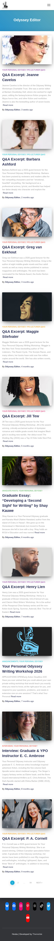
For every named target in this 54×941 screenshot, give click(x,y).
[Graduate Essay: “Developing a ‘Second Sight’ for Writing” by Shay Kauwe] (27, 470)
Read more (8, 105)
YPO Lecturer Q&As (35, 70)
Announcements (10, 661)
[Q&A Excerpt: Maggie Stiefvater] (27, 306)
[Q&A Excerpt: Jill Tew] (27, 391)
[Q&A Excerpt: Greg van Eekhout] (27, 222)
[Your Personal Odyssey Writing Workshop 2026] (27, 641)
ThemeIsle (37, 934)
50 (31, 883)
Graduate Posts (10, 491)
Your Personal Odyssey (14, 70)
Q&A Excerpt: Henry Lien (23, 587)
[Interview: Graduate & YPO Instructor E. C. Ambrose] (27, 726)
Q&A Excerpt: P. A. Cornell (24, 838)
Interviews (7, 746)
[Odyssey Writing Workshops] (6, 5)
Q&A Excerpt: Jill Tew (20, 416)
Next (38, 883)
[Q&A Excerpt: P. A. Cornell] (27, 813)
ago (27, 110)
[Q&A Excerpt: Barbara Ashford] (27, 134)
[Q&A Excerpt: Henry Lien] (27, 562)
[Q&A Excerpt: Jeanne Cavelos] (27, 49)
